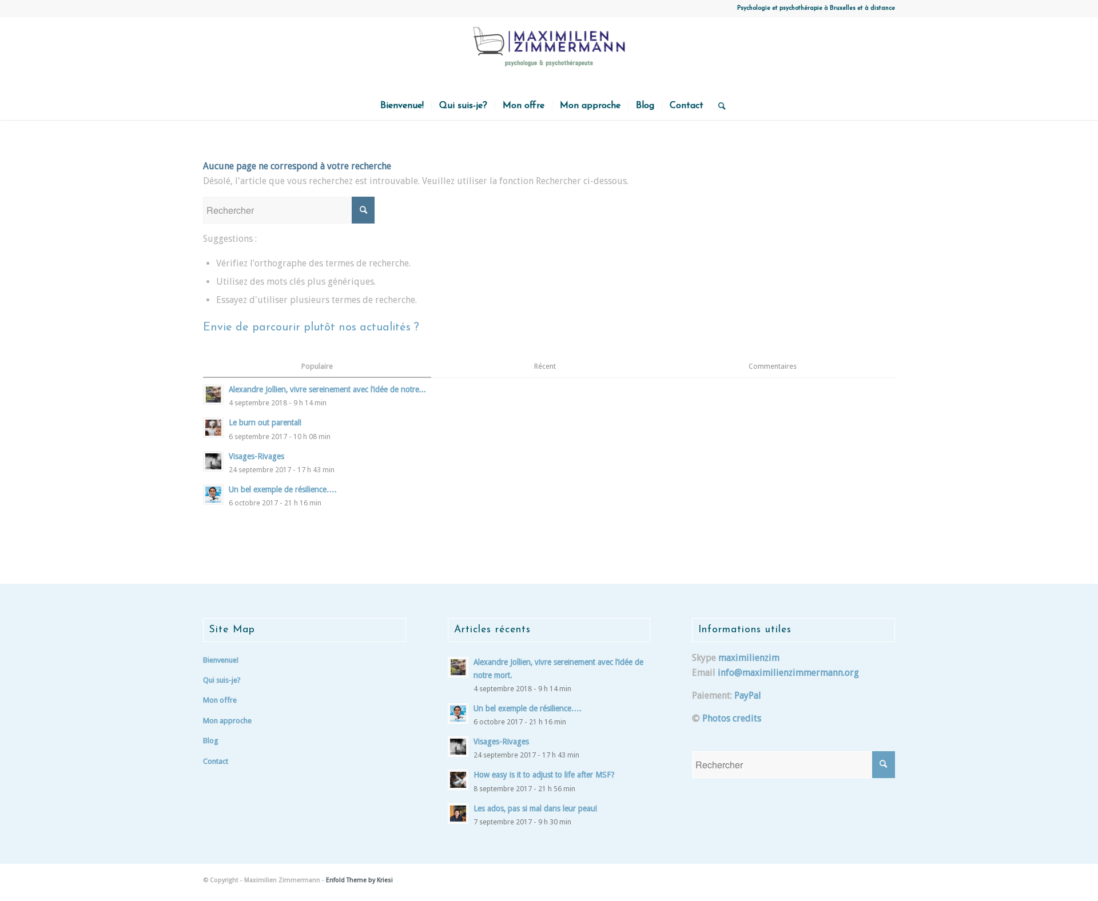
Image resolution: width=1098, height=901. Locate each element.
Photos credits (731, 718)
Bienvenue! (220, 660)
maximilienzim (748, 657)
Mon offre (220, 700)
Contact (215, 761)
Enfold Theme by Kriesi (359, 880)
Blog (210, 740)
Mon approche (227, 720)
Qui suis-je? (222, 680)
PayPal (747, 695)
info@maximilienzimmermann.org (788, 672)
